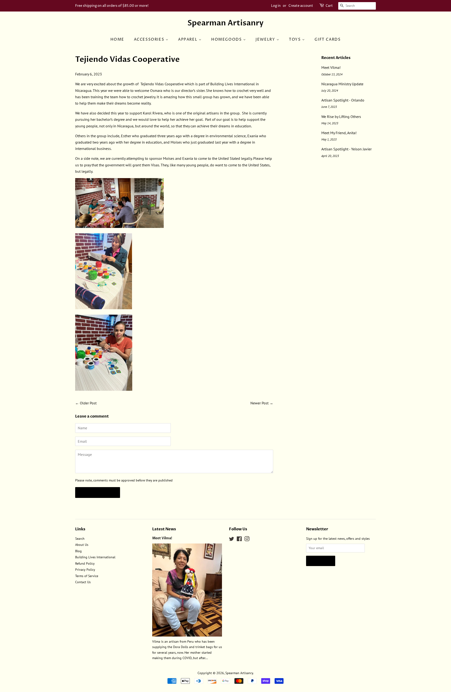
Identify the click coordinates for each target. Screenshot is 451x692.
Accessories (150, 39)
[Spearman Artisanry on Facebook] (239, 540)
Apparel (188, 39)
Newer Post (259, 403)
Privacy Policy (85, 569)
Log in (276, 6)
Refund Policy (85, 563)
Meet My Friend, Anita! (339, 132)
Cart (329, 6)
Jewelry (266, 39)
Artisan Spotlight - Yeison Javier (346, 149)
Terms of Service (86, 576)
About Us (81, 545)
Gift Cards (328, 39)
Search (80, 538)
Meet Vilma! (331, 67)
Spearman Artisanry (225, 23)
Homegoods (227, 39)
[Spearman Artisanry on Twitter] (231, 540)
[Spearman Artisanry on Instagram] (246, 540)
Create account (300, 6)
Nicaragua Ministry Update (342, 84)
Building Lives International (95, 557)
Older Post (88, 403)
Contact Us (83, 582)
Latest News (164, 529)
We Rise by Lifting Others (341, 116)
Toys (295, 39)
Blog (78, 551)
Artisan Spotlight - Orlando (342, 100)
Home (117, 39)
